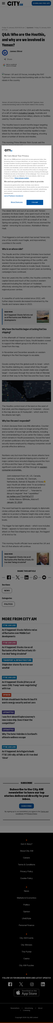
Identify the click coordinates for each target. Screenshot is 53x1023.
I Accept (35, 202)
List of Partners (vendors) (13, 196)
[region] (26, 177)
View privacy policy (22, 178)
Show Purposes (17, 202)
